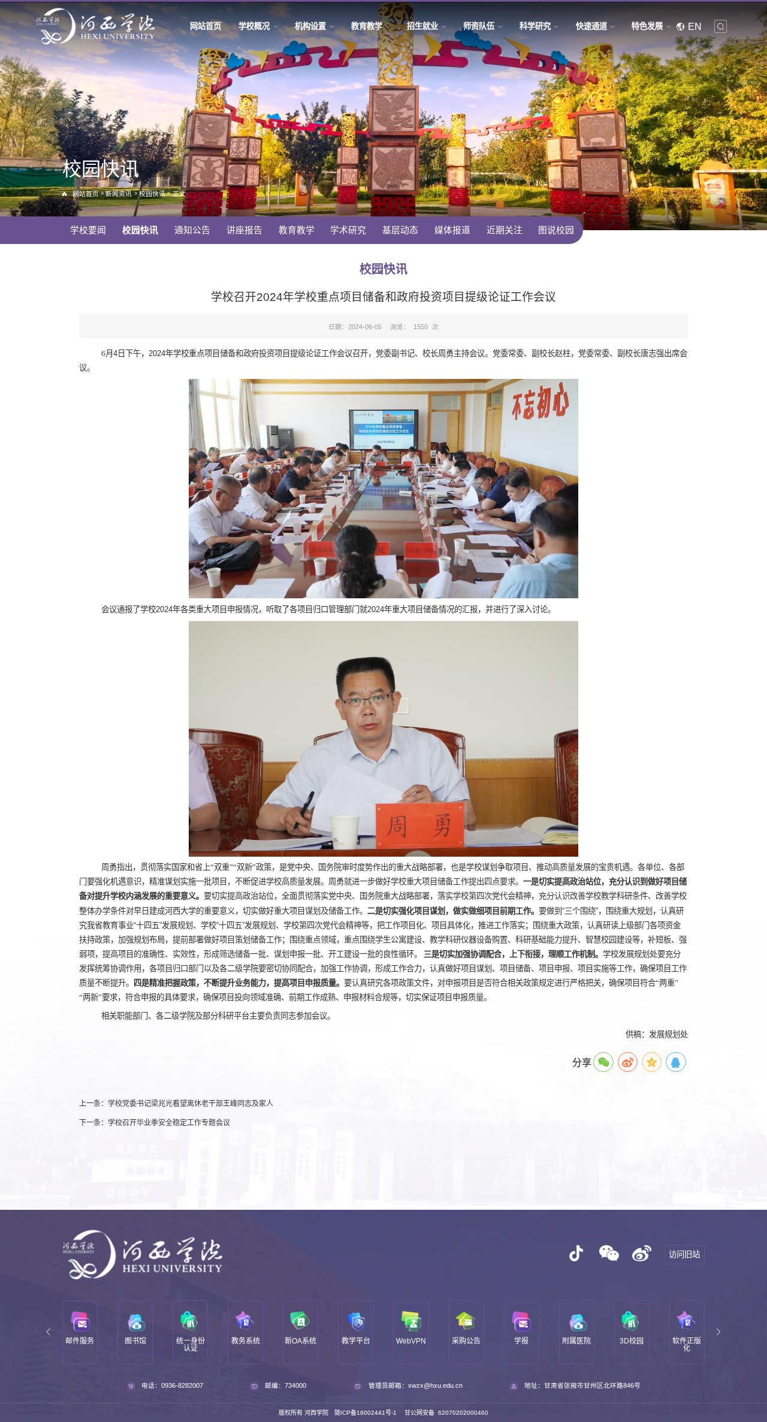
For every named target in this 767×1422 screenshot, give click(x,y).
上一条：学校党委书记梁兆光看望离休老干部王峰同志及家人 (176, 1103)
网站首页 (86, 193)
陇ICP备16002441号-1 (365, 1412)
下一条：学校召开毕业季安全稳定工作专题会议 (154, 1123)
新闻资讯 (118, 193)
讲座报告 (244, 230)
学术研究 (348, 230)
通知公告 (192, 230)
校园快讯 (152, 193)
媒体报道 (452, 230)
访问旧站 (684, 1254)
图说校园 (556, 230)
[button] (48, 1332)
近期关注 (505, 230)
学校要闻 (88, 230)
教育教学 (297, 230)
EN (695, 26)
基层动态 (400, 230)
